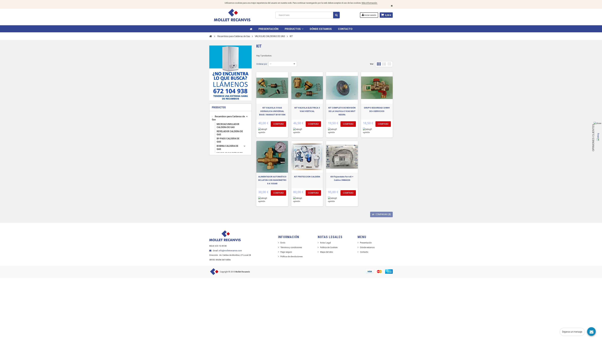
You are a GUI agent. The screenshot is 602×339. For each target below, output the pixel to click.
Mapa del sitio (326, 252)
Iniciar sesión (370, 15)
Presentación (366, 243)
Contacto (364, 252)
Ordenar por (261, 64)
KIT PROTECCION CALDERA (307, 176)
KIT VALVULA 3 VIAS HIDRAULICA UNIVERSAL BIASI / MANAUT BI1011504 (272, 111)
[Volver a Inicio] (210, 36)
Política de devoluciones (291, 256)
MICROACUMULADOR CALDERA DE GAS (228, 126)
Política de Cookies (329, 247)
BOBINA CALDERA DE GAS (227, 147)
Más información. (370, 3)
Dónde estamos (367, 247)
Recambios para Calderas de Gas (228, 118)
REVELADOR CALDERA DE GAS (230, 133)
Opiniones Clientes (593, 137)
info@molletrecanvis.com (230, 250)
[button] (294, 28)
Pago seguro (286, 252)
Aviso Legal (325, 243)
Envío (282, 243)
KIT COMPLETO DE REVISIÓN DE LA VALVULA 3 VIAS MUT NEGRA (342, 111)
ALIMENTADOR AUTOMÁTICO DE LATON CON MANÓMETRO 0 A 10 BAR (272, 180)
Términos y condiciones (291, 247)
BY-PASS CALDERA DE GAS (228, 140)
